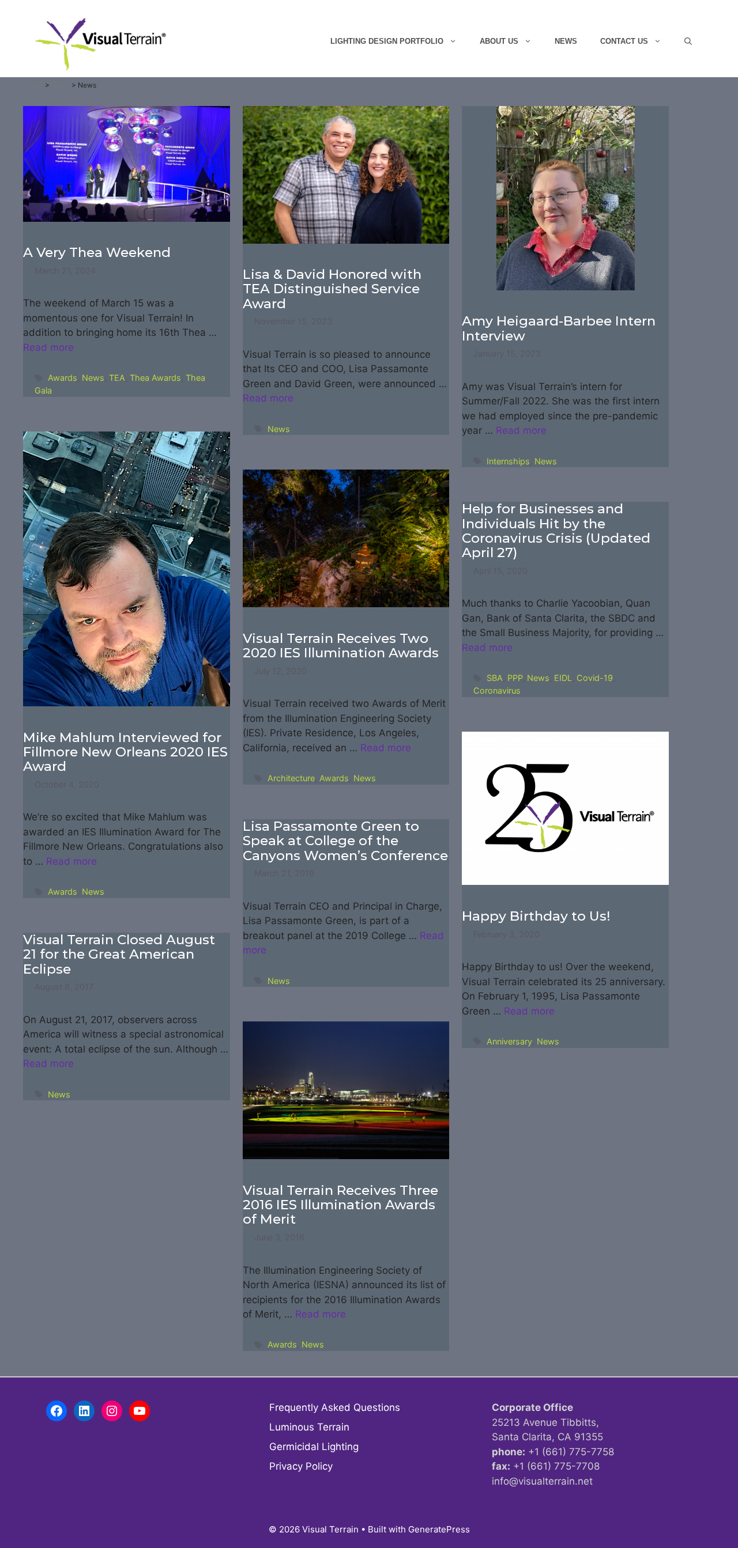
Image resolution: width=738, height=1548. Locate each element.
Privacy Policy (301, 1466)
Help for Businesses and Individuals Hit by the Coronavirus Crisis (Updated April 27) (556, 531)
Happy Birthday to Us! (536, 916)
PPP (514, 678)
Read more (48, 347)
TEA (117, 378)
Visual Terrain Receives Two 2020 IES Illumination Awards (341, 645)
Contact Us (624, 41)
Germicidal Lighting (314, 1446)
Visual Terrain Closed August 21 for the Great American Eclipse (119, 954)
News (566, 41)
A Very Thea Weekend (97, 252)
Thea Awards (155, 378)
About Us (499, 41)
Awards (62, 378)
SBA (495, 678)
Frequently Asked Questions (334, 1407)
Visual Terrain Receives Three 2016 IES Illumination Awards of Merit (340, 1205)
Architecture (291, 778)
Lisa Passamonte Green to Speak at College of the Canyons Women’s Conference (345, 841)
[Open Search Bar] (688, 41)
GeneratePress (439, 1529)
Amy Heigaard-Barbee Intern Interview (559, 328)
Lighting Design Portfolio (386, 41)
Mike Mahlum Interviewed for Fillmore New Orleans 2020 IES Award (125, 752)
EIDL (563, 678)
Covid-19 (595, 678)
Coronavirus (497, 690)
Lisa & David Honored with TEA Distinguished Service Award (332, 289)
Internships (508, 461)
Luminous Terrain (309, 1427)
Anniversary (509, 1041)
